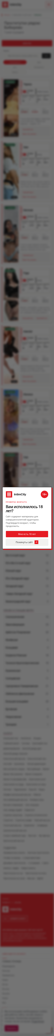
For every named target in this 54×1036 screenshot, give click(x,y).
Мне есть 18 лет (27, 534)
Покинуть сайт (24, 542)
